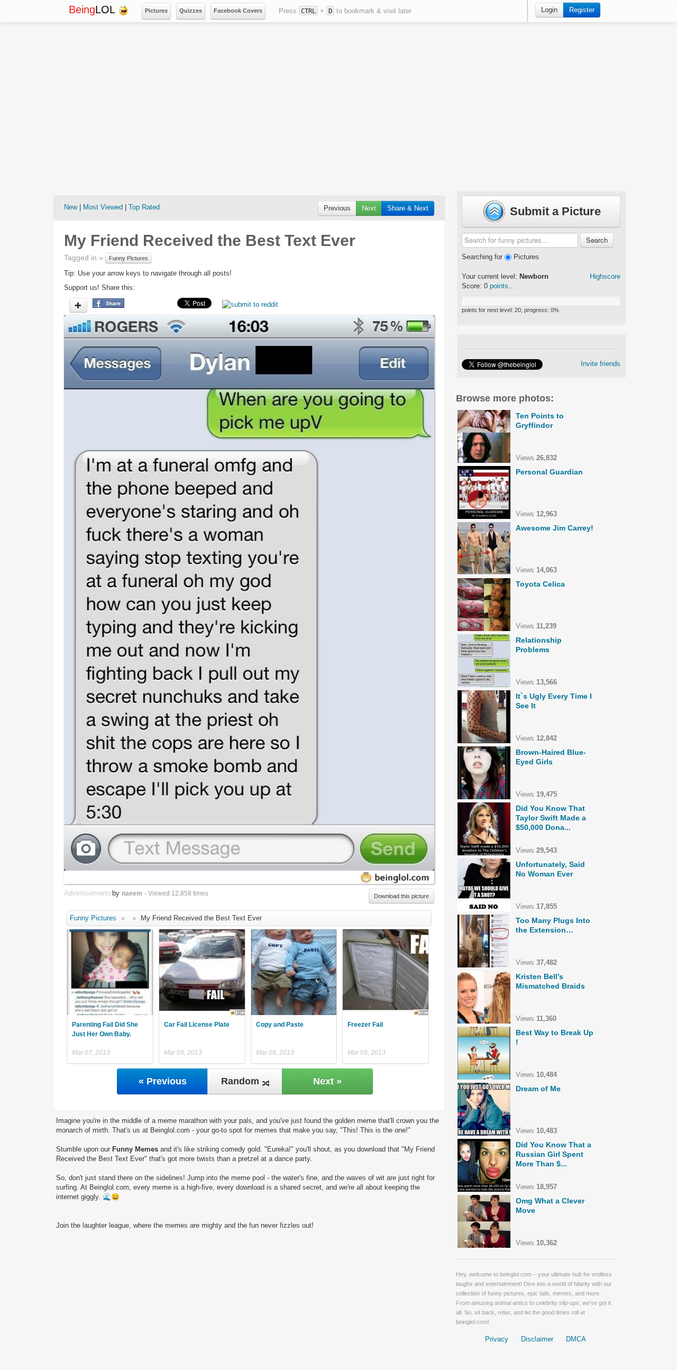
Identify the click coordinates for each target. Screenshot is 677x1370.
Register (581, 10)
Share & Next (407, 208)
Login (549, 10)
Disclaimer (537, 1339)
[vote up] (78, 305)
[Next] (341, 599)
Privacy (496, 1339)
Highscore (605, 276)
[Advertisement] (338, 106)
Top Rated (144, 207)
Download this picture (401, 896)
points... (502, 286)
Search (597, 240)
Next (369, 208)
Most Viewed (103, 207)
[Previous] (156, 599)
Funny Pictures (128, 258)
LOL (93, 9)
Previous (337, 208)
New (70, 207)
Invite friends (600, 364)
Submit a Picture (554, 211)
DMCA (576, 1339)
